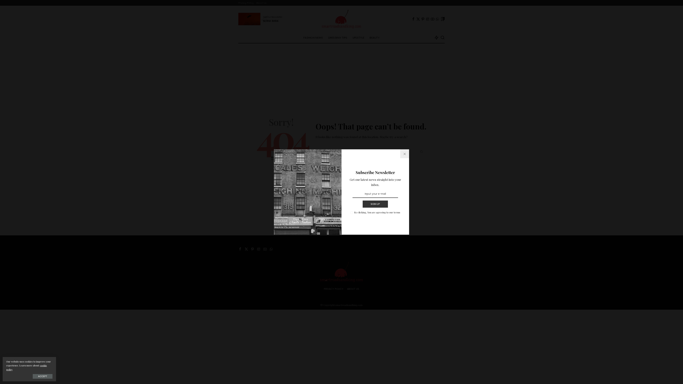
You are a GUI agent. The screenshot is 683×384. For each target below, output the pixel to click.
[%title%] (404, 153)
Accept (42, 376)
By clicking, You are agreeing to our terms (377, 212)
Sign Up (375, 204)
